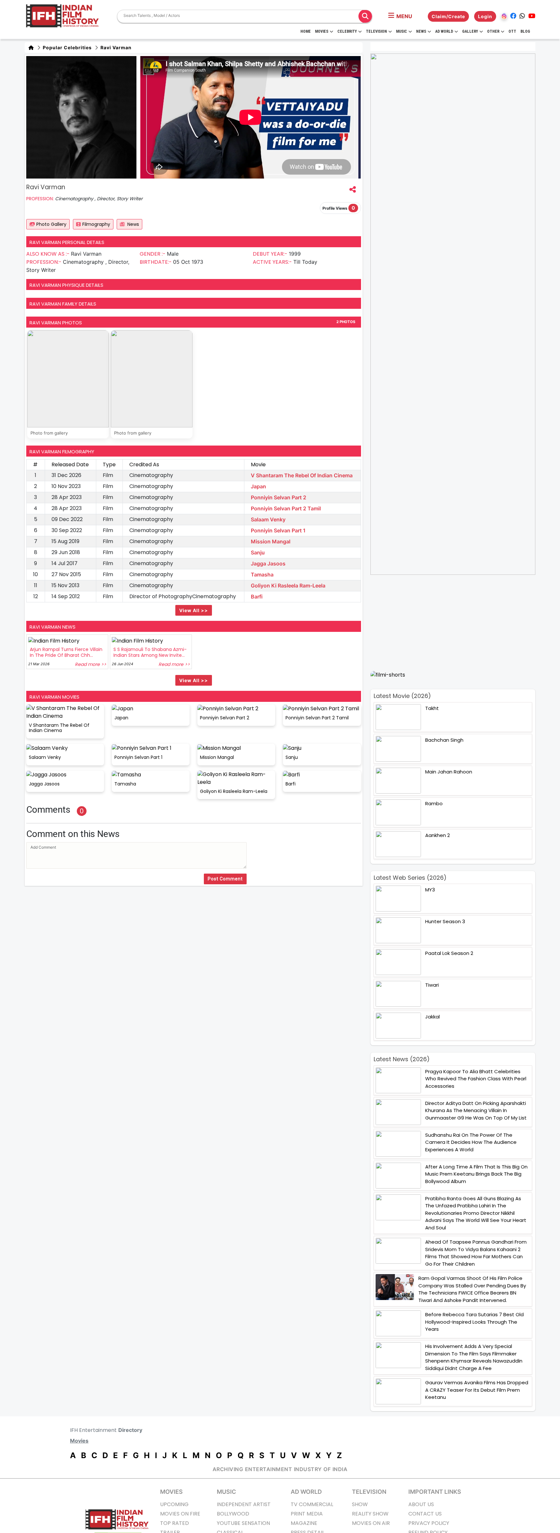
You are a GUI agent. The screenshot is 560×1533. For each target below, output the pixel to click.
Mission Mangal (270, 541)
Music (401, 31)
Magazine (304, 1523)
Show (360, 1504)
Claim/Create (448, 16)
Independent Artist (244, 1504)
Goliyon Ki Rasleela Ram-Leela (288, 585)
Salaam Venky (268, 519)
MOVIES (171, 1491)
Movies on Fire (180, 1513)
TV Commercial (312, 1504)
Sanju (258, 552)
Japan (258, 486)
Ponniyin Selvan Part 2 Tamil (286, 508)
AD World (306, 1491)
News (421, 31)
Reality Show (370, 1513)
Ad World (444, 31)
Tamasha (262, 574)
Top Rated (174, 1523)
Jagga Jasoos (268, 563)
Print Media (307, 1513)
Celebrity (347, 31)
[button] (400, 16)
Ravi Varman (115, 47)
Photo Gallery (51, 224)
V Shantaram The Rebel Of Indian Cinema (302, 475)
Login (485, 16)
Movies (321, 31)
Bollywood (233, 1513)
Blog (525, 31)
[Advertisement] (456, 622)
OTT (512, 31)
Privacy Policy (428, 1523)
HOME (305, 31)
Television (376, 31)
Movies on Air (371, 1523)
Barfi (256, 596)
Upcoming (174, 1504)
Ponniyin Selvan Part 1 (278, 530)
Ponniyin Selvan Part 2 (278, 497)
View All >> (193, 610)
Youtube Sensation (243, 1523)
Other (493, 31)
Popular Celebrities (66, 47)
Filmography (96, 224)
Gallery (470, 31)
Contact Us (425, 1513)
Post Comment (225, 878)
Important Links (434, 1491)
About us (421, 1504)
